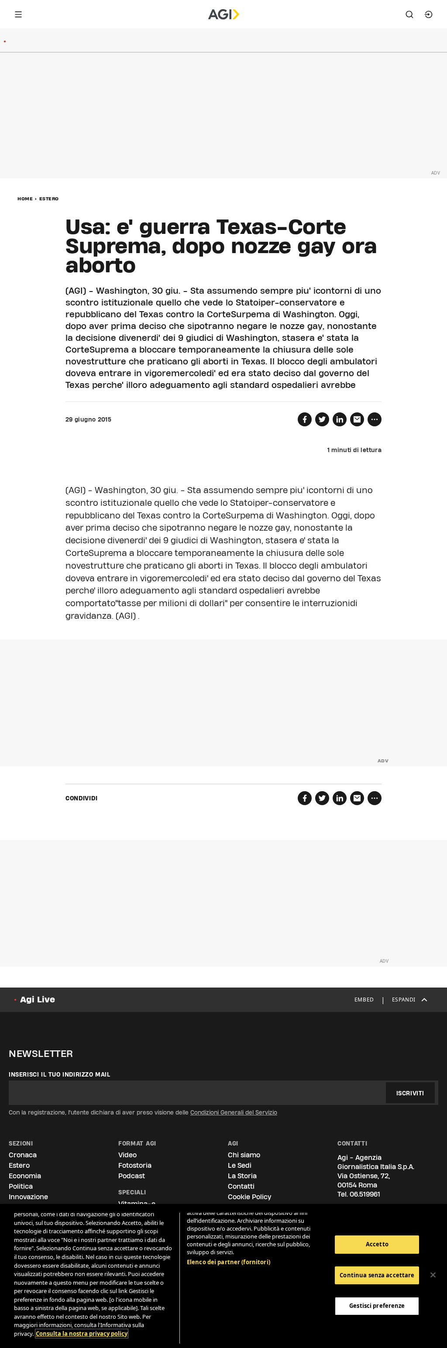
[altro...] (375, 419)
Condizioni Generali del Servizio (233, 1112)
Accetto (377, 1244)
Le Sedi (239, 1165)
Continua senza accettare (377, 1275)
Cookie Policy (249, 1197)
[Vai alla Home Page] (224, 14)
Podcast (131, 1176)
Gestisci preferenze (377, 1306)
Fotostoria (134, 1165)
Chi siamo (244, 1155)
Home (25, 199)
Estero (49, 199)
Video (127, 1155)
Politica (21, 1186)
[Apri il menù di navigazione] (18, 14)
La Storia (242, 1176)
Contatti (241, 1186)
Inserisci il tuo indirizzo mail (59, 1074)
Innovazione (28, 1197)
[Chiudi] (433, 1275)
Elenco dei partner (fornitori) (228, 1262)
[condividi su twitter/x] (322, 419)
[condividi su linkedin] (340, 419)
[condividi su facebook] (305, 419)
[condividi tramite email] (357, 419)
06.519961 (365, 1194)
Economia (25, 1176)
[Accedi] (428, 14)
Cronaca (23, 1155)
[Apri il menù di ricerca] (409, 14)
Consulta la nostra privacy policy (81, 1334)
